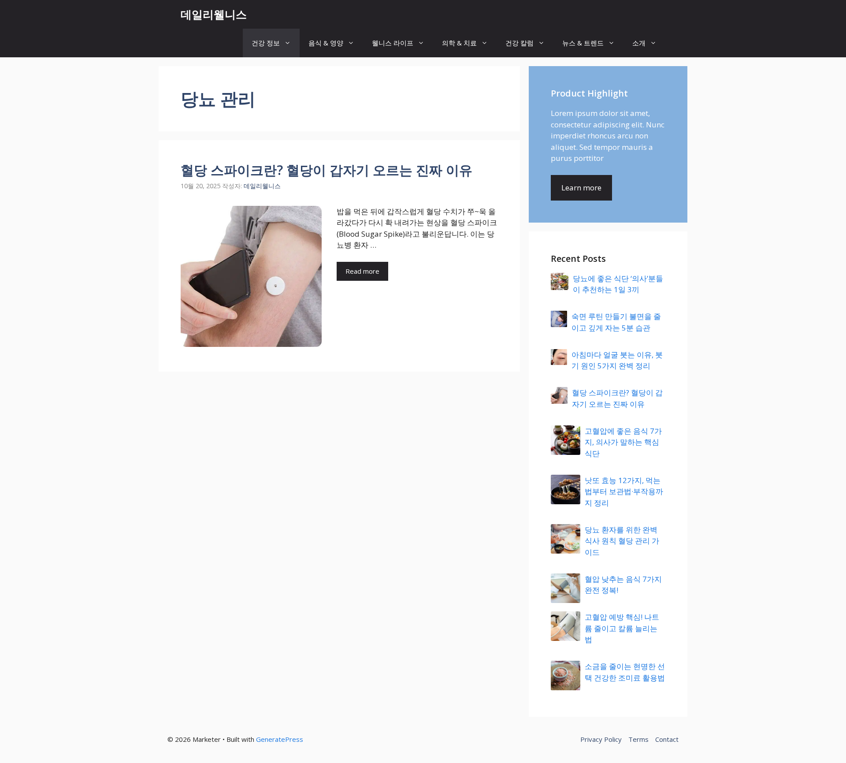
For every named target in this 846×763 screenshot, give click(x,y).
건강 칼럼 (519, 42)
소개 (639, 42)
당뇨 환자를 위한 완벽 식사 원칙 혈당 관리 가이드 (622, 541)
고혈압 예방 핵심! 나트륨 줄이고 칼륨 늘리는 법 (622, 628)
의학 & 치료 (459, 42)
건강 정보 (266, 42)
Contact (667, 739)
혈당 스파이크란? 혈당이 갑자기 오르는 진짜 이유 (326, 170)
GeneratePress (279, 739)
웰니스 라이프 (392, 42)
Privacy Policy (601, 739)
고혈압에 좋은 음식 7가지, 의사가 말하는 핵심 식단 (623, 442)
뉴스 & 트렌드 (583, 42)
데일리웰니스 (214, 14)
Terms (638, 739)
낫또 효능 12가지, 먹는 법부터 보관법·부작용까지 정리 (624, 491)
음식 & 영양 (325, 42)
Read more (362, 271)
